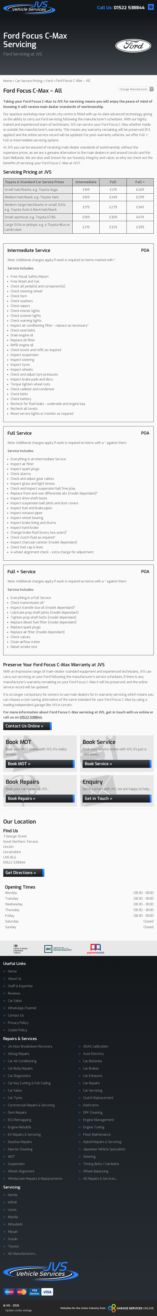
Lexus (12, 1209)
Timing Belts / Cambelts (101, 1164)
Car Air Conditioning (22, 1061)
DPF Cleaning (93, 1112)
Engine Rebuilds (19, 1127)
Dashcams (91, 1105)
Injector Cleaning (20, 1149)
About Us (14, 978)
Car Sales (15, 1000)
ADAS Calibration (95, 1046)
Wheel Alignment (21, 1171)
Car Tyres (15, 1098)
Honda (12, 1195)
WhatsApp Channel (22, 1008)
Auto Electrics (93, 1053)
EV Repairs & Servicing (24, 1134)
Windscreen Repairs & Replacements (35, 1178)
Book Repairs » (21, 798)
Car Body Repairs (20, 1068)
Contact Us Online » (24, 726)
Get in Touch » (98, 798)
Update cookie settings (18, 1310)
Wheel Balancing (95, 1171)
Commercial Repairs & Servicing (31, 1105)
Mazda (13, 1217)
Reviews (14, 993)
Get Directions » (21, 873)
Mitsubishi (15, 1224)
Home (12, 971)
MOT (11, 1156)
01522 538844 (121, 8)
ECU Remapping (19, 1120)
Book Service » (98, 764)
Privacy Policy (18, 1022)
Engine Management (98, 1120)
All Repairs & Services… (100, 1178)
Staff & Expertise (20, 986)
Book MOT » (19, 764)
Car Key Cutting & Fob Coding (29, 1083)
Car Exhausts (92, 1076)
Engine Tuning (93, 1127)
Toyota (13, 1246)
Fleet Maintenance (97, 1134)
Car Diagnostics (19, 1076)
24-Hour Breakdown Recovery (30, 1046)
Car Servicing (92, 1090)
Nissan (13, 1231)
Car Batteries (92, 1061)
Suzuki (12, 1239)
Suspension (16, 1164)
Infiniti (12, 1202)
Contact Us (16, 1015)
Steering (89, 1156)
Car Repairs (91, 1083)
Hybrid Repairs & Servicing (102, 1142)
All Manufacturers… (23, 1253)
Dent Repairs (17, 1112)
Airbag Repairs (18, 1053)
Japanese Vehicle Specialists (104, 1149)
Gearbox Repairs (20, 1142)
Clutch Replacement (98, 1098)
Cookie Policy (17, 1030)
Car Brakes (91, 1068)
